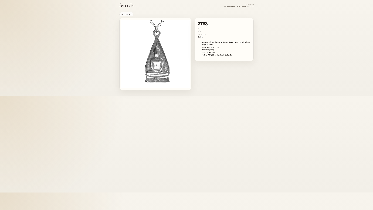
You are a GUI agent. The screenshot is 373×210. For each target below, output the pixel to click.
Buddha (200, 37)
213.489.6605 (249, 4)
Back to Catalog (126, 14)
